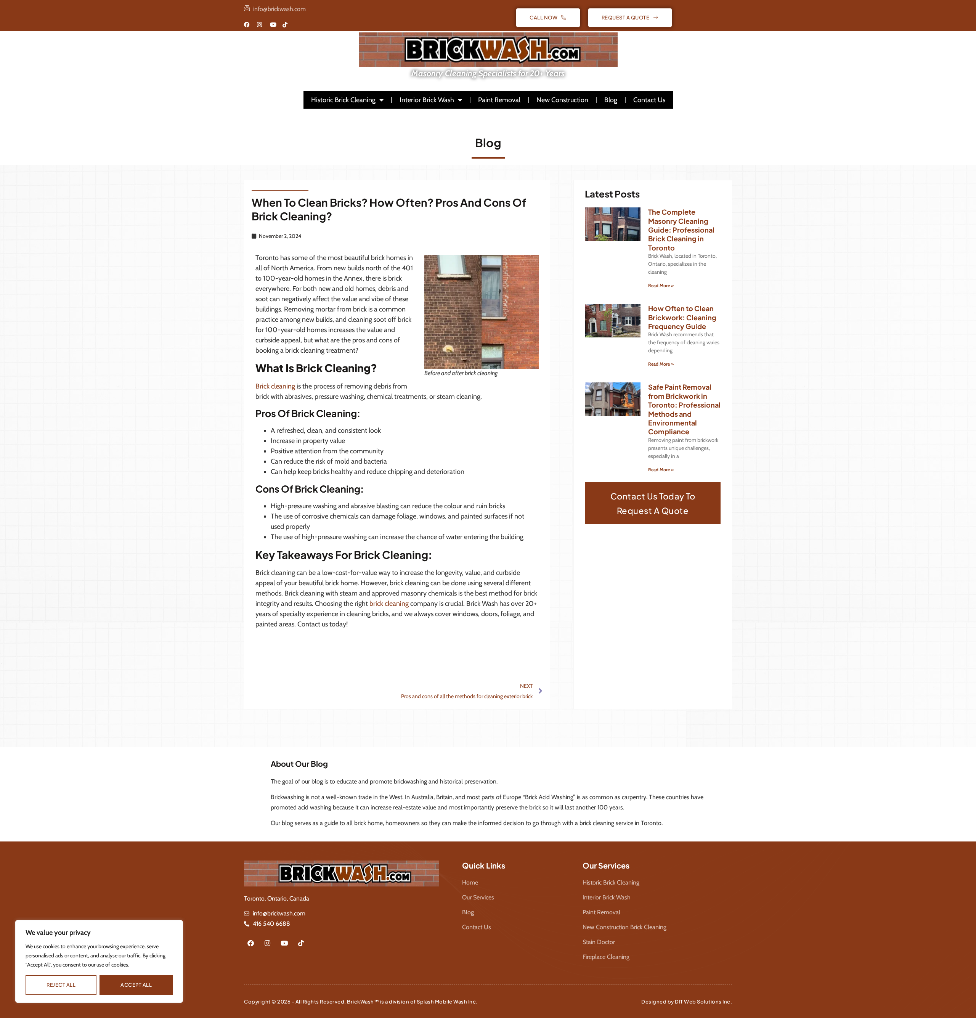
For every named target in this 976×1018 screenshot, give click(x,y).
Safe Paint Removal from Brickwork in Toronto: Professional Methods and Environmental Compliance (684, 409)
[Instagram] (267, 942)
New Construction (562, 100)
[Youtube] (284, 942)
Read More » (661, 285)
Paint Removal (499, 100)
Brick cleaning (275, 386)
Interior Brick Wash (427, 100)
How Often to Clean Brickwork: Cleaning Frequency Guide (682, 317)
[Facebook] (250, 942)
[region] (99, 961)
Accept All (136, 985)
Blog (610, 100)
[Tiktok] (300, 942)
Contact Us (649, 100)
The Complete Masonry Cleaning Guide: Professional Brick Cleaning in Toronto (681, 229)
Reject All (61, 985)
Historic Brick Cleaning (343, 100)
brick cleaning (389, 603)
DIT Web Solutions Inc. (703, 1002)
